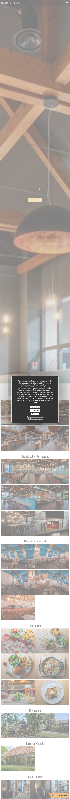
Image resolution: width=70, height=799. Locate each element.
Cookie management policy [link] (35, 419)
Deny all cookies (35, 410)
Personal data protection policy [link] (35, 417)
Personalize (35, 413)
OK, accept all (35, 407)
